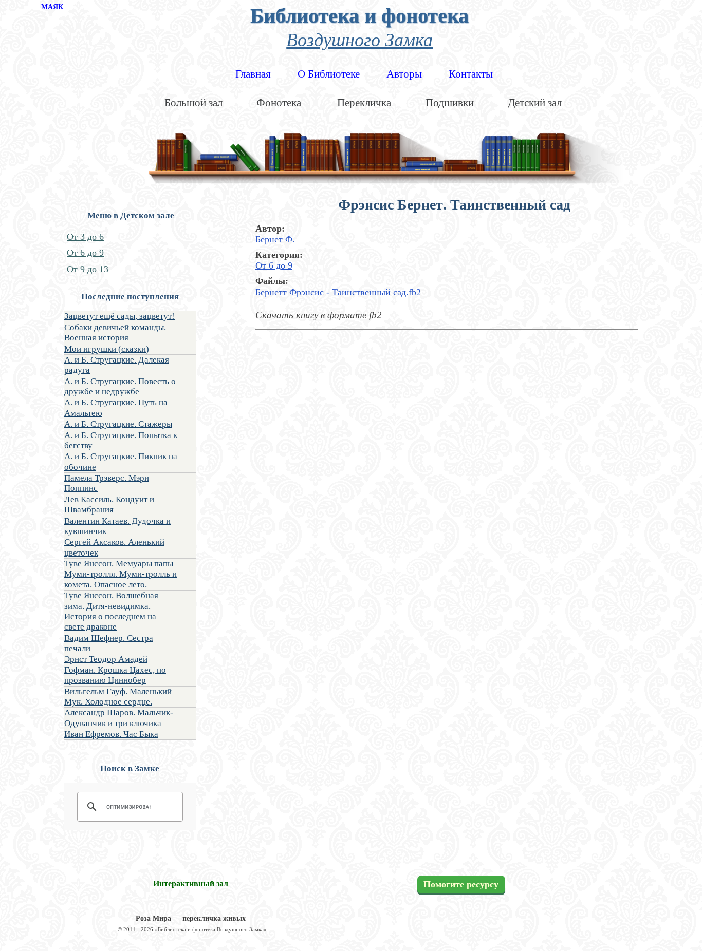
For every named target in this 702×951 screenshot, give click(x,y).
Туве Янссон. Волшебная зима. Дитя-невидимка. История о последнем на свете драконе (111, 611)
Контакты (471, 74)
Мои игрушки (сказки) (106, 349)
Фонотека (278, 103)
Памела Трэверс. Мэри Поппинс (106, 483)
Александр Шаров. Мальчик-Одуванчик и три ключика (118, 718)
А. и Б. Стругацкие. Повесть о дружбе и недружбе (120, 386)
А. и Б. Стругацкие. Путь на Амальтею (116, 407)
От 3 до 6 (85, 237)
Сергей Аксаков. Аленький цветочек (114, 547)
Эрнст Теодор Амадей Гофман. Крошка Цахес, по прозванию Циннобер (115, 669)
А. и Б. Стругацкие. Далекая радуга (116, 365)
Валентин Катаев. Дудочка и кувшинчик (117, 526)
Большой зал (193, 103)
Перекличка (364, 103)
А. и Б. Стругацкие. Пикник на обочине (120, 461)
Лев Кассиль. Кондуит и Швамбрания (109, 504)
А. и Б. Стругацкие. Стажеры (118, 424)
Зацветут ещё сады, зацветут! (119, 316)
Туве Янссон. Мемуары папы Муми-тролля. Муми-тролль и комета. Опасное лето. (120, 574)
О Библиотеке (329, 74)
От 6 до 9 (85, 253)
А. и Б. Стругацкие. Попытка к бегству (120, 440)
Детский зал (535, 103)
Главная (253, 74)
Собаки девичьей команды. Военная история (115, 332)
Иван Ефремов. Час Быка (111, 734)
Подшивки (450, 103)
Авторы (404, 74)
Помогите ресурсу (460, 884)
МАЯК (52, 7)
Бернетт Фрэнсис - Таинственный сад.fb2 (338, 292)
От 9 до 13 (87, 269)
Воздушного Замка (359, 38)
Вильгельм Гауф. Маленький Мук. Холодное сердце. (118, 697)
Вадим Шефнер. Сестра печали (108, 643)
